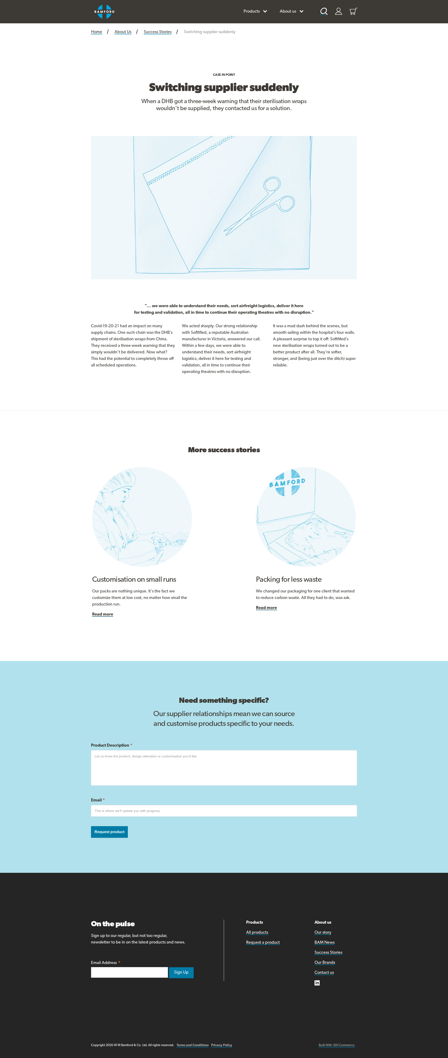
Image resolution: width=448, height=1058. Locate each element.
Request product (109, 832)
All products (257, 933)
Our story (323, 933)
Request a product (263, 943)
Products (252, 12)
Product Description (111, 746)
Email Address (106, 963)
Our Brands (325, 963)
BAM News (325, 943)
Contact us (324, 973)
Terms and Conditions (193, 1045)
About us (288, 12)
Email (98, 800)
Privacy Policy (221, 1045)
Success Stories (328, 953)
